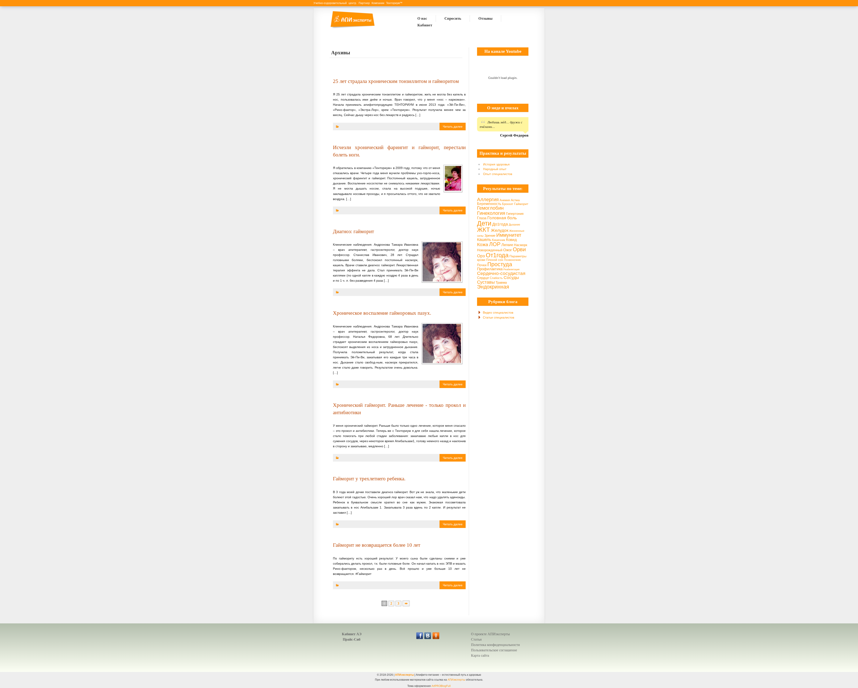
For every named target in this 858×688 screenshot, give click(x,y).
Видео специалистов (498, 312)
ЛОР (494, 244)
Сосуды (511, 277)
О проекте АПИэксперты (490, 634)
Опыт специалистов (497, 174)
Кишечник (498, 240)
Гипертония (515, 213)
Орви (519, 249)
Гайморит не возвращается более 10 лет (376, 545)
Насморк (520, 245)
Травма (501, 282)
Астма (515, 200)
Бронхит (507, 204)
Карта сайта (480, 655)
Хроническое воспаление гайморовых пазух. (382, 313)
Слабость (496, 278)
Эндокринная (493, 287)
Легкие (507, 245)
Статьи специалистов (498, 317)
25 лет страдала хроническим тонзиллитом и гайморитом (396, 81)
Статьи (476, 639)
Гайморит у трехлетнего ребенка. (369, 478)
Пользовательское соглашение (494, 650)
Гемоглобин (490, 208)
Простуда (499, 264)
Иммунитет (508, 235)
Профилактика (490, 269)
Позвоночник (512, 259)
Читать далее (453, 126)
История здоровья (496, 164)
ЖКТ (483, 229)
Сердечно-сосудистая (501, 273)
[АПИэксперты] (352, 28)
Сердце (483, 278)
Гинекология (491, 213)
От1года (497, 255)
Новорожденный (489, 250)
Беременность (489, 204)
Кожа (482, 244)
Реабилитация (511, 269)
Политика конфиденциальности (495, 645)
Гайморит (521, 204)
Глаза (481, 218)
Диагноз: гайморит (353, 231)
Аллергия (488, 199)
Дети (484, 223)
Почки (481, 265)
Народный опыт (494, 169)
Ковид (511, 240)
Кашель (484, 239)
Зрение (489, 235)
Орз (481, 255)
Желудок (499, 230)
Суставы (486, 282)
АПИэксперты (404, 674)
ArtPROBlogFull (441, 686)
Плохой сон (494, 260)
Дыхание (514, 224)
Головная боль (502, 217)
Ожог (507, 250)
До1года (500, 224)
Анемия (505, 200)
